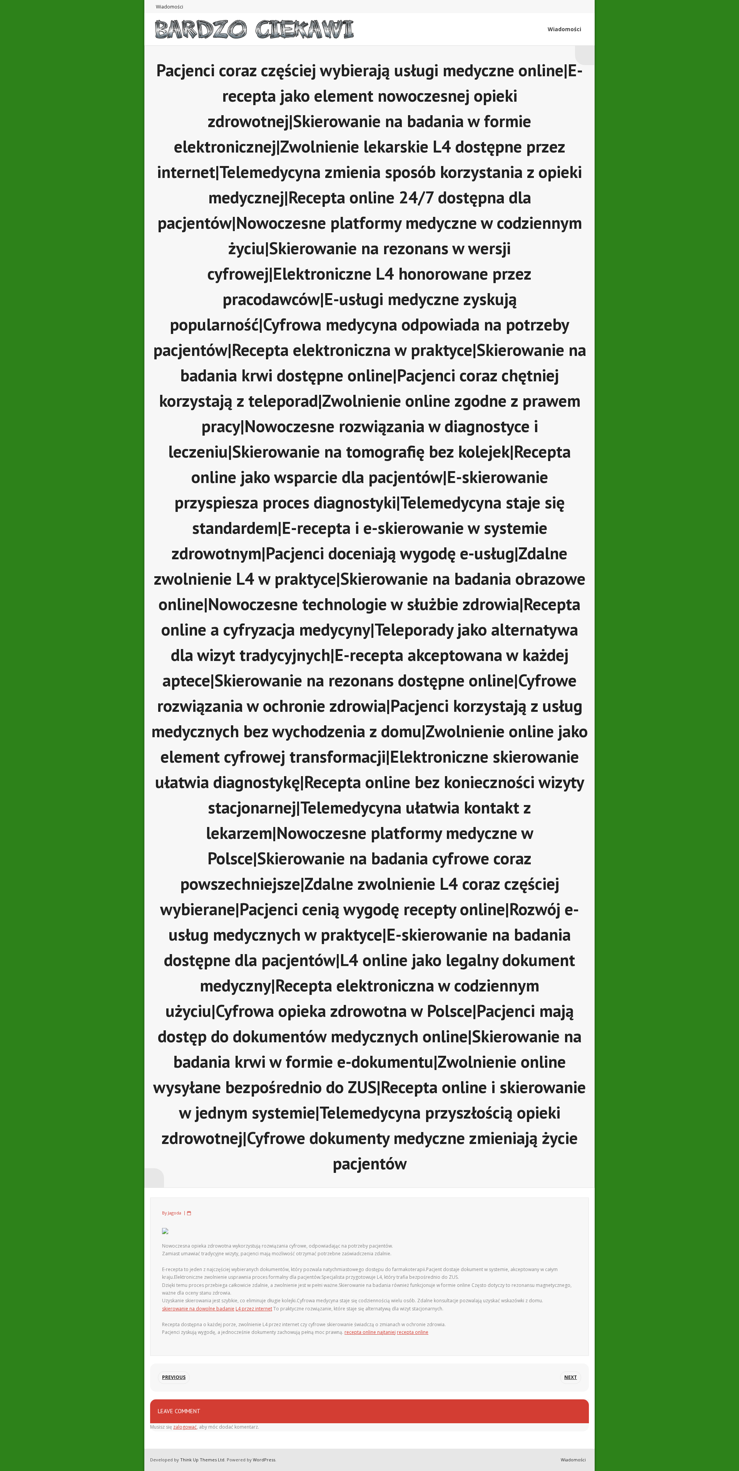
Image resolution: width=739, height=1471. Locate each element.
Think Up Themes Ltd (202, 1460)
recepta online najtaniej (370, 1332)
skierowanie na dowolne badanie (198, 1308)
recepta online (412, 1332)
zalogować (185, 1427)
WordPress (264, 1460)
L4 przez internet (254, 1308)
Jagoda (174, 1213)
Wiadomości (169, 6)
